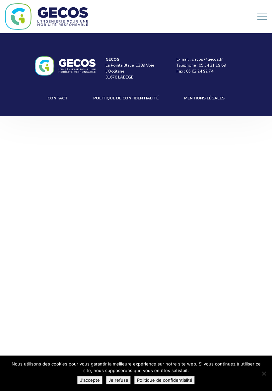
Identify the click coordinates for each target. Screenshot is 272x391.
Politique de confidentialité (126, 98)
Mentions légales (204, 98)
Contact (57, 98)
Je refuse (118, 380)
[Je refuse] (263, 373)
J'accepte (90, 380)
